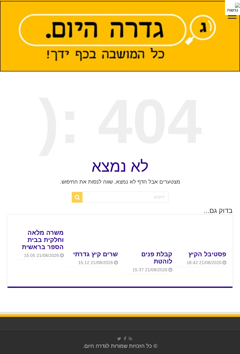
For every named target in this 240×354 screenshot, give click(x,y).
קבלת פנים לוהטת (156, 258)
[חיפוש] (77, 197)
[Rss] (130, 338)
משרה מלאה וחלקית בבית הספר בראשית (43, 239)
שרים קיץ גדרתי (95, 254)
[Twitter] (119, 338)
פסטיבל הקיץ (207, 254)
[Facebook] (125, 338)
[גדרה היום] (120, 36)
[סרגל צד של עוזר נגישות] (232, 7)
